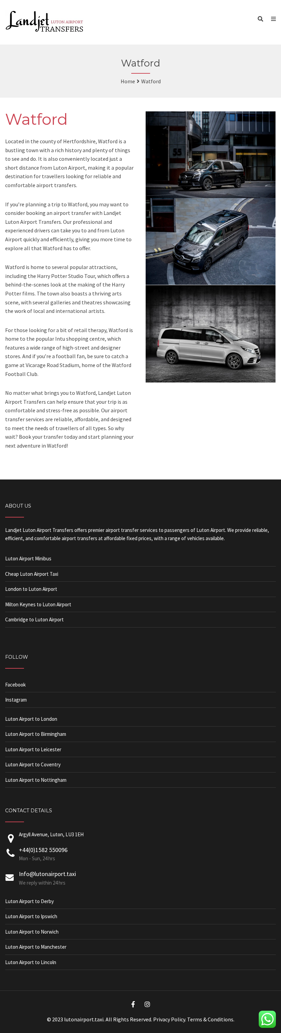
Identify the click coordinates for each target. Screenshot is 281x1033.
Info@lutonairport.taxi (47, 874)
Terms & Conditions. (210, 1019)
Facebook (15, 684)
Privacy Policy (169, 1019)
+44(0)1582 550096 (43, 850)
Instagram (16, 699)
